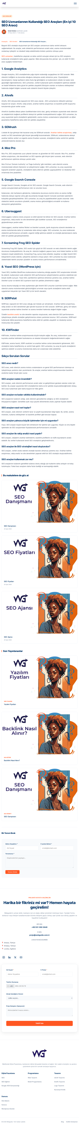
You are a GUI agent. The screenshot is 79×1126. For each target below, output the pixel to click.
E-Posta (44, 970)
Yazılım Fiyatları (10, 704)
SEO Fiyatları (9, 581)
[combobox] (10, 986)
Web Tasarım (8, 701)
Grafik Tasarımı (59, 1082)
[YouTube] (21, 957)
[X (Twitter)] (15, 957)
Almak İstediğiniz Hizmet (14, 994)
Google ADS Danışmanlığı (10, 1086)
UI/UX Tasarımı (59, 1078)
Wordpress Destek (8, 1109)
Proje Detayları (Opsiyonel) (15, 1006)
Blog (62, 1122)
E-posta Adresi (46, 844)
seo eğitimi (7, 757)
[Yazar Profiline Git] (4, 31)
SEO (3, 1078)
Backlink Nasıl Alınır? (12, 760)
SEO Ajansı (8, 637)
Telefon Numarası (12, 982)
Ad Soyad (10, 970)
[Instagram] (4, 957)
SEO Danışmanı (10, 526)
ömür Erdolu (12, 31)
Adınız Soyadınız (11, 844)
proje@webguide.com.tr (39, 935)
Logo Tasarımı (59, 1086)
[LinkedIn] (9, 957)
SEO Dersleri (7, 16)
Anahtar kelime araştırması (61, 133)
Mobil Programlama (35, 1082)
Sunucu (4, 1105)
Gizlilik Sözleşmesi (71, 1122)
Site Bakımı (5, 1101)
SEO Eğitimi (6, 1082)
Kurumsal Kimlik (59, 1090)
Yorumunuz (9, 854)
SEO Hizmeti (7, 813)
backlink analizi (13, 314)
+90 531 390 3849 (39, 927)
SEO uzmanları (7, 56)
